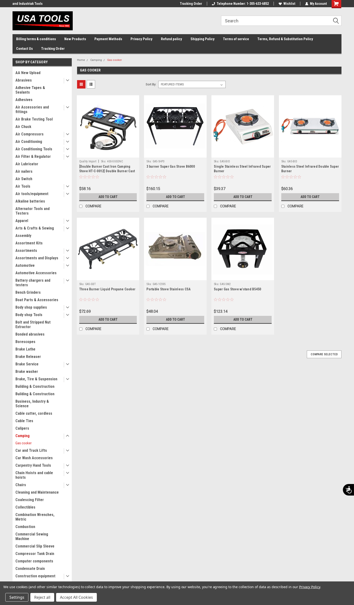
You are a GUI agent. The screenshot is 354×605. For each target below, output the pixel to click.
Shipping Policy (202, 39)
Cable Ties (24, 421)
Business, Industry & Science (32, 403)
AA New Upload (27, 72)
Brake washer (26, 371)
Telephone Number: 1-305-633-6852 (243, 4)
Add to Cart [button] (108, 197)
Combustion (25, 526)
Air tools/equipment (31, 193)
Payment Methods (108, 39)
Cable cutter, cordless (33, 413)
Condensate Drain (30, 568)
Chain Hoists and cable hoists (34, 475)
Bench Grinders (28, 292)
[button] (337, 21)
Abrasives (23, 80)
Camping (22, 435)
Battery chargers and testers (32, 282)
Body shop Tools (28, 314)
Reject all (42, 597)
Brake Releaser (28, 356)
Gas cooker (23, 443)
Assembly (23, 235)
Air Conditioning (28, 141)
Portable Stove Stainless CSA (168, 289)
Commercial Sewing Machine (31, 536)
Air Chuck (23, 126)
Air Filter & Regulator (33, 156)
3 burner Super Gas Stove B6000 (170, 166)
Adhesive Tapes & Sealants (30, 90)
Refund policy (171, 39)
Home (81, 60)
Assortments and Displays (36, 258)
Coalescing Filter (29, 499)
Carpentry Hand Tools (33, 465)
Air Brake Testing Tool (34, 119)
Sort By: (151, 84)
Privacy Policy (141, 39)
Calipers (22, 428)
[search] (281, 21)
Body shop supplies (31, 307)
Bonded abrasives (30, 334)
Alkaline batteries (30, 201)
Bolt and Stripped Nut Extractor (33, 324)
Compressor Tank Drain (34, 553)
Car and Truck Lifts (31, 450)
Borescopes (25, 341)
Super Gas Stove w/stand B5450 (237, 289)
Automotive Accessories (36, 273)
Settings (16, 597)
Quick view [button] (108, 154)
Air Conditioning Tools (33, 149)
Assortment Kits (29, 243)
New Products (75, 39)
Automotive (25, 265)
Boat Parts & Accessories (36, 300)
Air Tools (22, 186)
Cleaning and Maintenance (37, 492)
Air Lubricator (26, 164)
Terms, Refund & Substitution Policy (285, 39)
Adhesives (24, 99)
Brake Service (27, 364)
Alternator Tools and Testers (32, 211)
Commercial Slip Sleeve (34, 546)
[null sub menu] (66, 80)
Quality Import (88, 161)
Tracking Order (191, 4)
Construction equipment (35, 576)
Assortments (26, 250)
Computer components (34, 561)
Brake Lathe (25, 349)
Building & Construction (34, 386)
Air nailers (24, 171)
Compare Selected (324, 354)
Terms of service (236, 39)
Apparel (21, 220)
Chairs (20, 485)
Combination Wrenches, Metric (34, 517)
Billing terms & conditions (36, 39)
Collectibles (25, 507)
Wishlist (289, 4)
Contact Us (24, 48)
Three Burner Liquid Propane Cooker (107, 289)
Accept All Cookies (76, 597)
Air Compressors (29, 134)
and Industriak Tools (28, 4)
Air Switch (23, 179)
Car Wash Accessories (34, 458)
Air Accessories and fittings (32, 109)
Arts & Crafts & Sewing (34, 228)
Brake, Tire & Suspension (36, 379)
